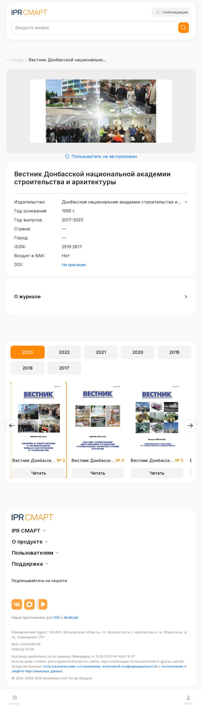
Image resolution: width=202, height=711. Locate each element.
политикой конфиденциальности (129, 666)
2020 (137, 352)
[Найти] (183, 27)
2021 (101, 352)
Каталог (14, 703)
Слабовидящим (175, 12)
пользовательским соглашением (71, 666)
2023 (27, 352)
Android (71, 617)
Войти (188, 703)
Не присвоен (74, 264)
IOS (57, 617)
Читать (38, 473)
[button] (101, 296)
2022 (64, 352)
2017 (64, 368)
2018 (28, 368)
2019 (174, 352)
